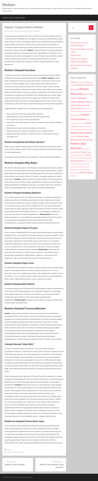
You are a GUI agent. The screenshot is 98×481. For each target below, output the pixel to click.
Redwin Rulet (74, 136)
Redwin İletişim (86, 169)
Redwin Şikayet (86, 173)
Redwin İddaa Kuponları (76, 169)
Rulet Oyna (73, 175)
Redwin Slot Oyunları (84, 140)
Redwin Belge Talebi (81, 85)
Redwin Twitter (76, 157)
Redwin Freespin (87, 108)
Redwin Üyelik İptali (85, 166)
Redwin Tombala (82, 155)
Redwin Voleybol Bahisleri (15, 452)
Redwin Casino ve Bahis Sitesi (13, 18)
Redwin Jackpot (81, 123)
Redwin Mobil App (80, 126)
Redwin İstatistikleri (75, 172)
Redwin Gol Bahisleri (75, 115)
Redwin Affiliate (85, 82)
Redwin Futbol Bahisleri (76, 111)
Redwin (8, 4)
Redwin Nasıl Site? (88, 129)
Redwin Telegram (81, 152)
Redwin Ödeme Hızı (75, 166)
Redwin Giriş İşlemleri (87, 111)
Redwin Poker (76, 55)
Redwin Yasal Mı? (78, 161)
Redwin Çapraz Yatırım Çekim (83, 164)
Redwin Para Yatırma (81, 132)
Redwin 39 (78, 82)
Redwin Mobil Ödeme (79, 129)
